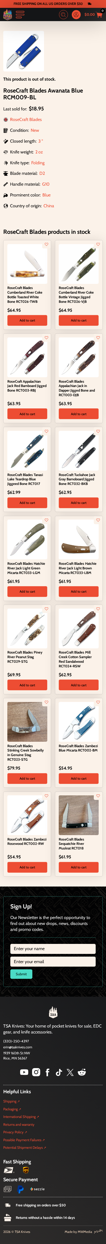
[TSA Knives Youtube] (24, 1074)
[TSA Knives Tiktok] (59, 1074)
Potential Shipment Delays (23, 1147)
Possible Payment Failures (22, 1140)
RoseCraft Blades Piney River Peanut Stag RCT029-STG (24, 657)
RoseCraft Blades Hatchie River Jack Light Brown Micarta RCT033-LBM (77, 568)
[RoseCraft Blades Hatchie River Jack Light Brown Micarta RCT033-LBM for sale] (79, 539)
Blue (46, 195)
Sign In (76, 14)
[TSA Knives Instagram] (36, 1074)
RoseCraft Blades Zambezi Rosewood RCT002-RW (26, 841)
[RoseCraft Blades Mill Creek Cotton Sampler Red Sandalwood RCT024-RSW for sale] (79, 628)
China (48, 205)
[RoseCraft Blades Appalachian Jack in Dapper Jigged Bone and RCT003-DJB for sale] (79, 356)
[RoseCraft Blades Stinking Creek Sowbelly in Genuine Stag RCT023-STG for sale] (27, 721)
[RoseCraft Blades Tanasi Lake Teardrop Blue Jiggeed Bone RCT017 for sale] (27, 450)
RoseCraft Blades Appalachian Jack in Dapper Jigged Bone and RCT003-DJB (77, 388)
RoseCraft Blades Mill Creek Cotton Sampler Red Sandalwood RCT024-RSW (75, 659)
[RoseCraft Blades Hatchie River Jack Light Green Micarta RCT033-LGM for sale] (27, 539)
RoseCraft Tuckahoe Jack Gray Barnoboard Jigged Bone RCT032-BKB (77, 479)
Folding (38, 162)
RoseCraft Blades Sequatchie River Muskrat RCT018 (71, 844)
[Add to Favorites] (46, 244)
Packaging (10, 1109)
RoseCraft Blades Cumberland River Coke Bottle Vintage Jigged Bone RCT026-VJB (76, 294)
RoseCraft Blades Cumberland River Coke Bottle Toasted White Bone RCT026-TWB (24, 294)
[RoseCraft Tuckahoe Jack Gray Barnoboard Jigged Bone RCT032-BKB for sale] (79, 450)
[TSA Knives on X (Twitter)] (70, 1074)
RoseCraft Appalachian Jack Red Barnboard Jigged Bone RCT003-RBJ (26, 386)
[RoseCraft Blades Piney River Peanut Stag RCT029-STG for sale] (27, 628)
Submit (21, 974)
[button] (27, 320)
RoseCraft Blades (26, 119)
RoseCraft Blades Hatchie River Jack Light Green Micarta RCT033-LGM (26, 568)
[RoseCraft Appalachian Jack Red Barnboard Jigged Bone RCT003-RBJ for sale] (27, 356)
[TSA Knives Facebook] (47, 1074)
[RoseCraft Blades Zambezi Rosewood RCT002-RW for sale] (27, 814)
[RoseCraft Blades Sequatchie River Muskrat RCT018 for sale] (79, 814)
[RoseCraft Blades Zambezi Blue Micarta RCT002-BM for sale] (79, 721)
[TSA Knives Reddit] (82, 1074)
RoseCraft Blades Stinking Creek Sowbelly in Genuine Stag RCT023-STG (25, 753)
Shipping (9, 1101)
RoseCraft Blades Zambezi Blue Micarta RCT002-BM (78, 748)
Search (63, 14)
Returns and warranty (19, 1124)
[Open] (20, 14)
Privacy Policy (13, 1132)
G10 (45, 184)
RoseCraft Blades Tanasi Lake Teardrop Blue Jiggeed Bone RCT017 (25, 479)
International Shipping (19, 1116)
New (35, 130)
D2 (42, 173)
